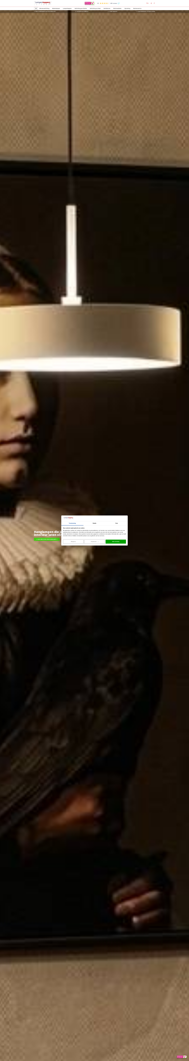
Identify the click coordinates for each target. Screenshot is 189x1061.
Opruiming (127, 8)
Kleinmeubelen (117, 8)
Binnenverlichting (44, 8)
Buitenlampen (56, 8)
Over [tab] (116, 523)
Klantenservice (137, 8)
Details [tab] (94, 523)
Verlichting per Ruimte (81, 8)
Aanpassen (94, 541)
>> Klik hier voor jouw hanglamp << (46, 539)
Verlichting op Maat (95, 8)
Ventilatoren (107, 8)
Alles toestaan (115, 541)
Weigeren (73, 541)
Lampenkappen (67, 8)
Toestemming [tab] (72, 523)
